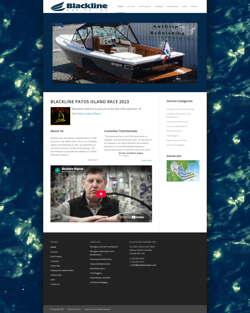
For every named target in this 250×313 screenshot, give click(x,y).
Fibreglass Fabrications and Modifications (179, 115)
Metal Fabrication (174, 131)
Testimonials (56, 275)
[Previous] (57, 52)
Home (53, 247)
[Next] (193, 52)
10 (135, 82)
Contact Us (55, 284)
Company (54, 261)
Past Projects (56, 256)
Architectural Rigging (175, 145)
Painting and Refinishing (177, 121)
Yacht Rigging (172, 135)
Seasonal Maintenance (177, 126)
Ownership (55, 265)
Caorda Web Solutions (102, 309)
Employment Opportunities (62, 270)
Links (52, 279)
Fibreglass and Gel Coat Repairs (181, 109)
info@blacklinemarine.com (144, 265)
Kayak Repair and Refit (177, 140)
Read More (93, 159)
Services (54, 252)
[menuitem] (120, 6)
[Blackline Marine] (85, 6)
